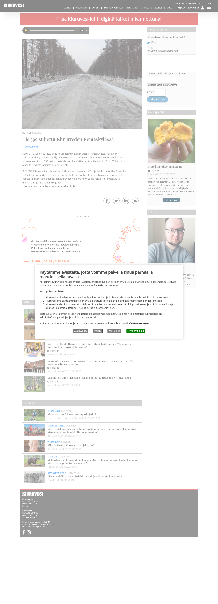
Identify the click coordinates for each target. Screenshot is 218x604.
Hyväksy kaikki (135, 330)
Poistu (97, 330)
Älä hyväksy (80, 330)
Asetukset (114, 330)
